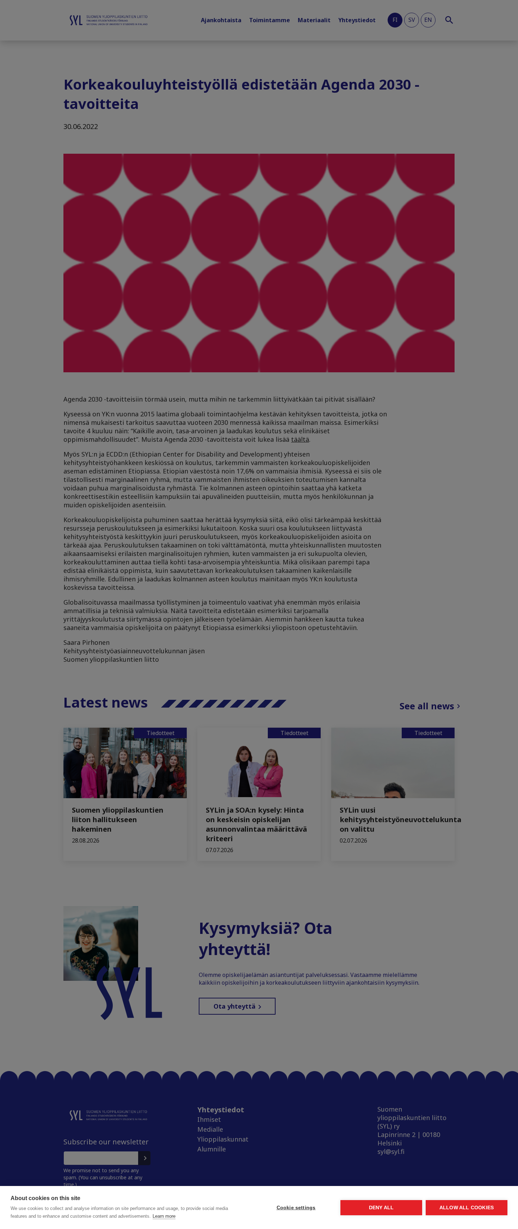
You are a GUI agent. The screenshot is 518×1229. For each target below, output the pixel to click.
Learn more (164, 1216)
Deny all (381, 1207)
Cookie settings (296, 1207)
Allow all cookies (466, 1207)
